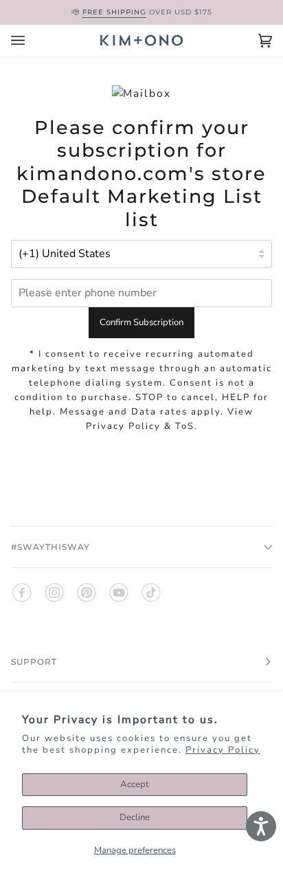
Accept (134, 784)
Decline (135, 817)
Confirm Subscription (141, 322)
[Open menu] (31, 40)
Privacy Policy (222, 750)
